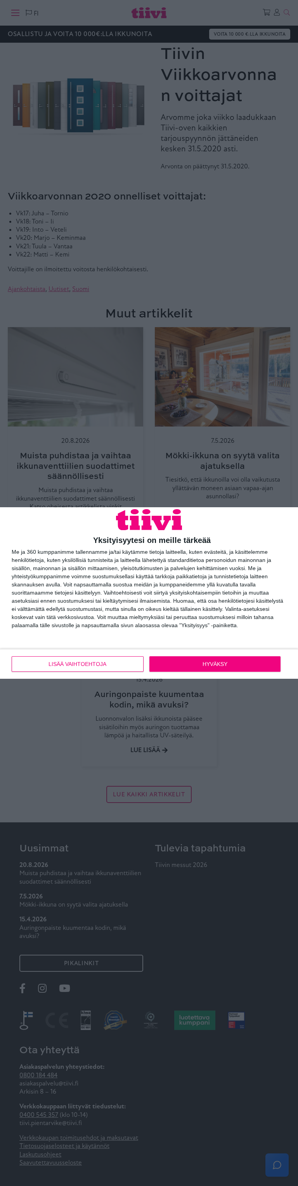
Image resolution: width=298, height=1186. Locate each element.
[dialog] (149, 593)
